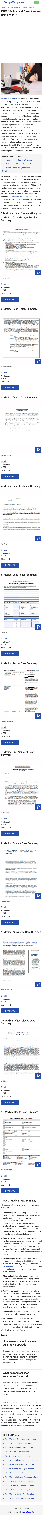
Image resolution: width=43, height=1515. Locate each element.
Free (36, 2)
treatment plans (9, 1266)
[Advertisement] (21, 39)
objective (29, 197)
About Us (26, 1508)
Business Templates (13, 8)
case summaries (15, 133)
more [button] (4, 171)
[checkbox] (2, 2)
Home (3, 8)
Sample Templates (28, 1512)
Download (10, 299)
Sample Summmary (28, 8)
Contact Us (17, 1508)
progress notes (19, 1386)
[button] (41, 2)
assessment (17, 197)
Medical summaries (9, 99)
